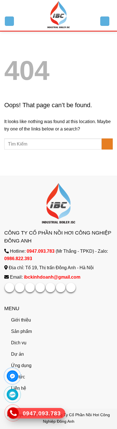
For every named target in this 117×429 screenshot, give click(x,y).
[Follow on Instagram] (19, 287)
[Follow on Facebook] (9, 287)
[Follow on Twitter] (40, 287)
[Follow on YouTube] (71, 287)
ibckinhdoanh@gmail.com (52, 277)
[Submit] (107, 144)
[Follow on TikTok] (30, 287)
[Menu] (9, 21)
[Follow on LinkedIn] (60, 287)
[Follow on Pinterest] (50, 287)
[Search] (104, 21)
